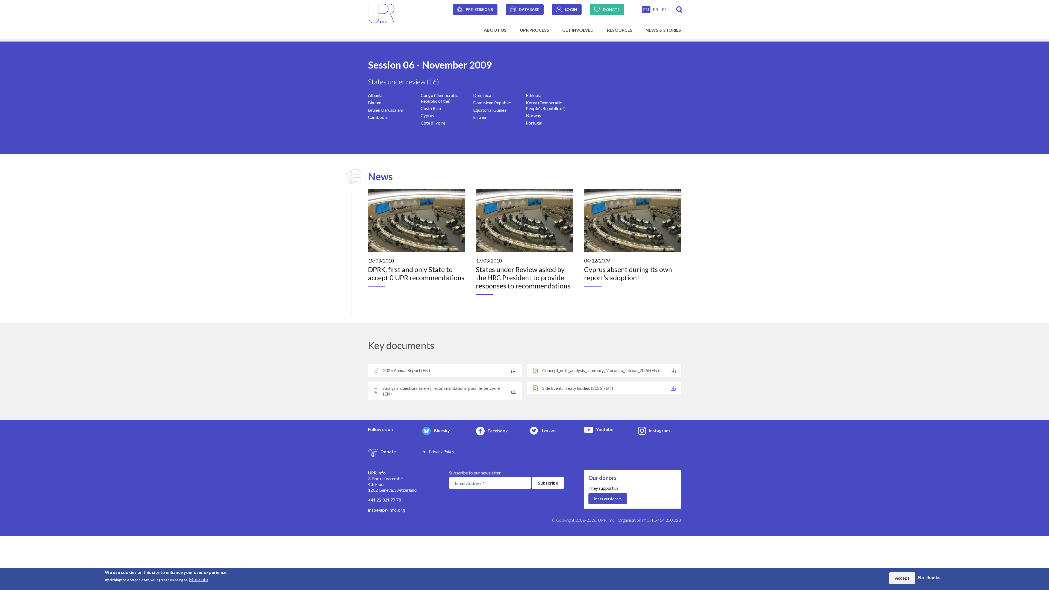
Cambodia (378, 117)
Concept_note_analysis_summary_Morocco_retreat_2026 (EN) (600, 370)
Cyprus (427, 115)
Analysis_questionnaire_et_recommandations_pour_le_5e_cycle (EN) (441, 390)
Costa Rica (431, 108)
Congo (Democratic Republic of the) (439, 98)
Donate (611, 9)
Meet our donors (607, 499)
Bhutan (374, 102)
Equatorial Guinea (489, 110)
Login (571, 9)
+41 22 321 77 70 (384, 499)
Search (679, 9)
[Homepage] (381, 13)
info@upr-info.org (386, 509)
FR (655, 9)
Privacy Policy (441, 451)
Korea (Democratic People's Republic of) (545, 105)
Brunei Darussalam (385, 110)
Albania (375, 95)
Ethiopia (533, 95)
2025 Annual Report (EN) (406, 370)
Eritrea (479, 117)
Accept (902, 578)
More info (198, 579)
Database (529, 9)
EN (646, 9)
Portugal (534, 122)
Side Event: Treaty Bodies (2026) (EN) (577, 388)
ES (664, 9)
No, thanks (929, 578)
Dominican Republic (492, 102)
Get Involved (578, 30)
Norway (533, 115)
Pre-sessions (479, 9)
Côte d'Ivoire (433, 122)
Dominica (482, 95)
